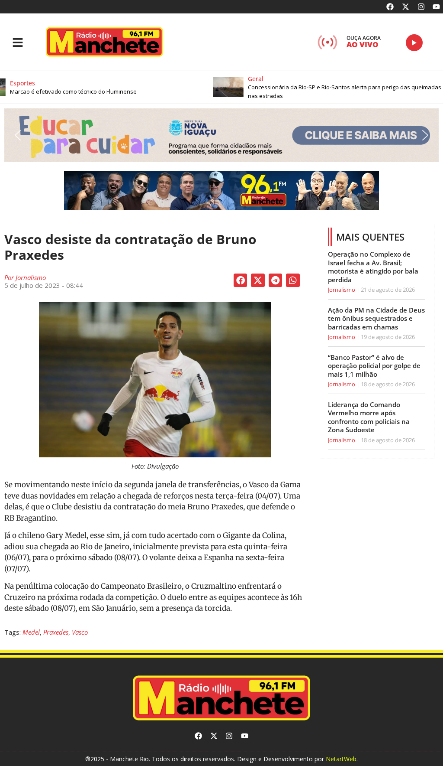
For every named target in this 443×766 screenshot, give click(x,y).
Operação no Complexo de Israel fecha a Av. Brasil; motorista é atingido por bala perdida (373, 267)
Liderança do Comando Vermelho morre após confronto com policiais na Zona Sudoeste (369, 417)
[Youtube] (436, 6)
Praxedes (55, 632)
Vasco (80, 632)
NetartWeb (341, 759)
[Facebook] (390, 6)
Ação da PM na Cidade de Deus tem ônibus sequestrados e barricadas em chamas (376, 318)
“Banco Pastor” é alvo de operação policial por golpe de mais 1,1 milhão (374, 365)
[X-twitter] (405, 6)
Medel (31, 632)
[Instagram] (421, 6)
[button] (314, 87)
